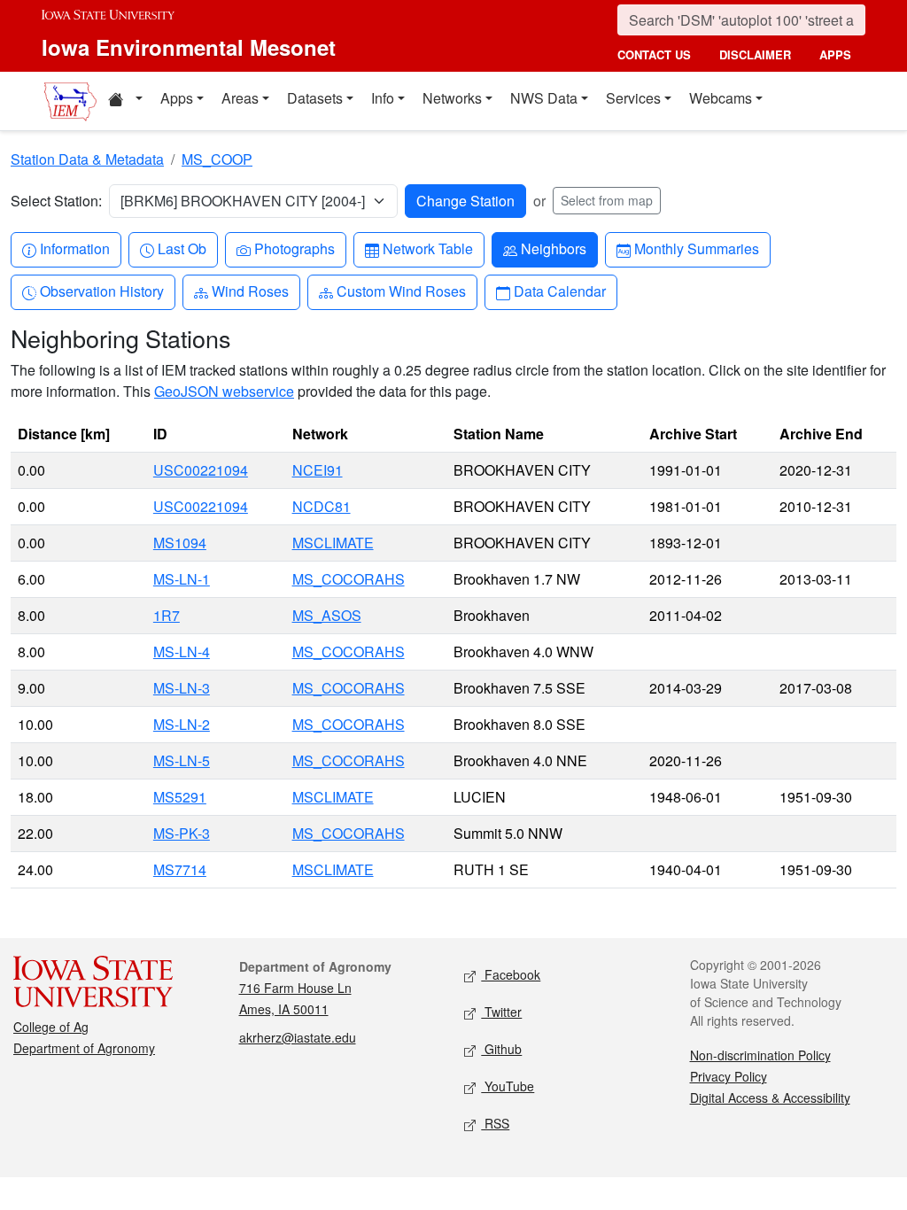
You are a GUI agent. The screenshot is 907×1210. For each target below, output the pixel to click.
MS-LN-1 (181, 579)
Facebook (510, 974)
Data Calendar (559, 290)
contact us (654, 54)
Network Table (427, 248)
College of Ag (51, 1026)
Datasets (315, 98)
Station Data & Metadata (87, 159)
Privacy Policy (728, 1076)
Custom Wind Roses (401, 290)
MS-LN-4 (181, 651)
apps (835, 54)
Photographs (294, 248)
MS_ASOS (326, 615)
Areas (240, 98)
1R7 (166, 615)
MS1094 (179, 542)
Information (74, 248)
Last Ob (181, 248)
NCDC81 (321, 506)
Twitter (501, 1011)
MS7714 (179, 869)
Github (501, 1049)
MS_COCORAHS (348, 579)
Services (633, 98)
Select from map (607, 200)
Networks (452, 98)
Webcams (720, 98)
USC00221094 (200, 470)
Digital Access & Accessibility (770, 1097)
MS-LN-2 (181, 724)
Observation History (101, 290)
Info (382, 98)
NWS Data (544, 98)
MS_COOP (217, 159)
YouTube (507, 1086)
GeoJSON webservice (224, 391)
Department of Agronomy (84, 1048)
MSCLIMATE (333, 542)
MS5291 (179, 797)
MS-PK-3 (181, 833)
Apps (176, 98)
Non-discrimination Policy (760, 1055)
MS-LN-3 (181, 688)
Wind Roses (250, 290)
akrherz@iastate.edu (297, 1037)
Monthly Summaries (696, 248)
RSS (495, 1123)
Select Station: (56, 200)
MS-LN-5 (181, 760)
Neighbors (553, 248)
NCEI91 (317, 470)
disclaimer (755, 54)
